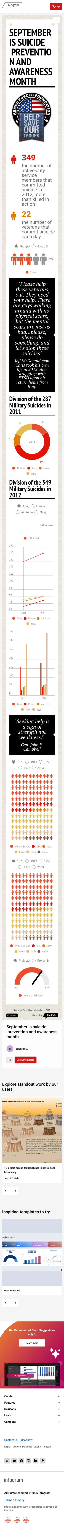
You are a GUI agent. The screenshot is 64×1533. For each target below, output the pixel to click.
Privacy (19, 1500)
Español (37, 1446)
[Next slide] (14, 1191)
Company (10, 1421)
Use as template (25, 1059)
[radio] (23, 246)
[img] (21, 259)
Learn (8, 1415)
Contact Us (10, 1440)
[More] (56, 20)
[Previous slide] (6, 1191)
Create (8, 1396)
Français (46, 1446)
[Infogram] (12, 6)
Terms (8, 1500)
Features (9, 1402)
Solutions (10, 1409)
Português (27, 1446)
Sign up (56, 6)
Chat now (27, 1440)
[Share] (9, 1060)
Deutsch (17, 1446)
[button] (32, 272)
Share (12, 1015)
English (7, 1446)
